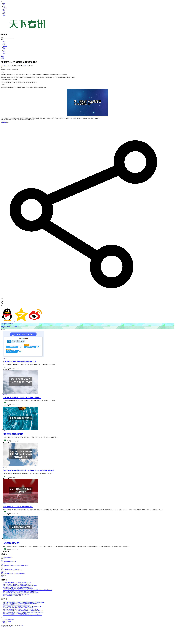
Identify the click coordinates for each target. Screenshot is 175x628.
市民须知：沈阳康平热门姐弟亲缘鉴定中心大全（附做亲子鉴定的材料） (20, 609)
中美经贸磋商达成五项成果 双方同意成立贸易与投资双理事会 (18, 588)
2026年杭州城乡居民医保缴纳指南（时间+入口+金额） (16, 594)
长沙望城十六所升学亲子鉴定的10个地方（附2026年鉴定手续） (18, 607)
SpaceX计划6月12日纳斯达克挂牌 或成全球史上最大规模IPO (17, 587)
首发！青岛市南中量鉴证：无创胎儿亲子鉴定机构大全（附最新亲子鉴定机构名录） (23, 610)
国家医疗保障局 (7, 621)
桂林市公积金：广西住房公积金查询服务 (18, 507)
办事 (4, 13)
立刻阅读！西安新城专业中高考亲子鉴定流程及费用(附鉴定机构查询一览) (21, 603)
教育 (4, 10)
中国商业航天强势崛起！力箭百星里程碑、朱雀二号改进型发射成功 (19, 591)
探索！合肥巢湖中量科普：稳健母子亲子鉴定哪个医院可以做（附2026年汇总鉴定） (23, 612)
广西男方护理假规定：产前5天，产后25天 (13, 595)
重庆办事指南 (5, 122)
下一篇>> (3, 327)
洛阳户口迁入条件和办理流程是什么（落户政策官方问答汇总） (18, 584)
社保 (4, 3)
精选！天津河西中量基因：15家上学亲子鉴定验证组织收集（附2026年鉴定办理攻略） (24, 602)
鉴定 (4, 15)
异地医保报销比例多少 (6, 557)
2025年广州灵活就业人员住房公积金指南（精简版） (22, 398)
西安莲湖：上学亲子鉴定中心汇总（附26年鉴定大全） (16, 605)
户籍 (4, 6)
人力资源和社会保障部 (8, 619)
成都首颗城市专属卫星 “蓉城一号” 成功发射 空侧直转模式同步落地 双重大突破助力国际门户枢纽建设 (27, 590)
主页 (3, 57)
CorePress (21, 625)
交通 (4, 12)
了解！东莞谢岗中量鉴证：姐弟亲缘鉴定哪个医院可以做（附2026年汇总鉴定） (22, 615)
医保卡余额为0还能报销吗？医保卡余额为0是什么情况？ (15, 565)
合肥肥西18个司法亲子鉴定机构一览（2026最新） (15, 613)
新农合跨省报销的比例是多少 (8, 561)
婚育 (4, 9)
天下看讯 (4, 65)
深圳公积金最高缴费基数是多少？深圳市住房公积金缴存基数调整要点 (28, 470)
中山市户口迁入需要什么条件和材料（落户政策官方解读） (17, 582)
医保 (4, 5)
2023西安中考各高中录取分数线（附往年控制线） (13, 573)
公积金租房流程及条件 (11, 543)
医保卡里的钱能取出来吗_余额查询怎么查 (11, 569)
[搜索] (87, 55)
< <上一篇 (3, 325)
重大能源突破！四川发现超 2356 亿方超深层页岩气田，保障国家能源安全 (21, 592)
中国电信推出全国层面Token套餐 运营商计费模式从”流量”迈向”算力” (20, 585)
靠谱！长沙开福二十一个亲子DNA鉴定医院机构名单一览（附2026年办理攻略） (22, 606)
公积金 (5, 7)
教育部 (5, 622)
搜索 (2, 39)
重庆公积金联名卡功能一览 (7, 323)
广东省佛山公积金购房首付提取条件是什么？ (19, 361)
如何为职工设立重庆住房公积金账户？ (10, 326)
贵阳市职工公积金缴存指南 (13, 434)
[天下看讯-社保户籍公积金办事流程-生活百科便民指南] (28, 30)
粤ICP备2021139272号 (6, 626)
